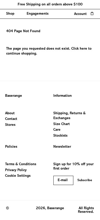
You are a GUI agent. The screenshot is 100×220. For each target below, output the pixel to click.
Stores (10, 125)
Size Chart (61, 124)
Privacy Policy (16, 170)
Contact (11, 119)
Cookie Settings (18, 176)
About (10, 113)
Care (57, 129)
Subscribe (84, 180)
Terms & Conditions (20, 164)
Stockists (60, 135)
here (83, 48)
